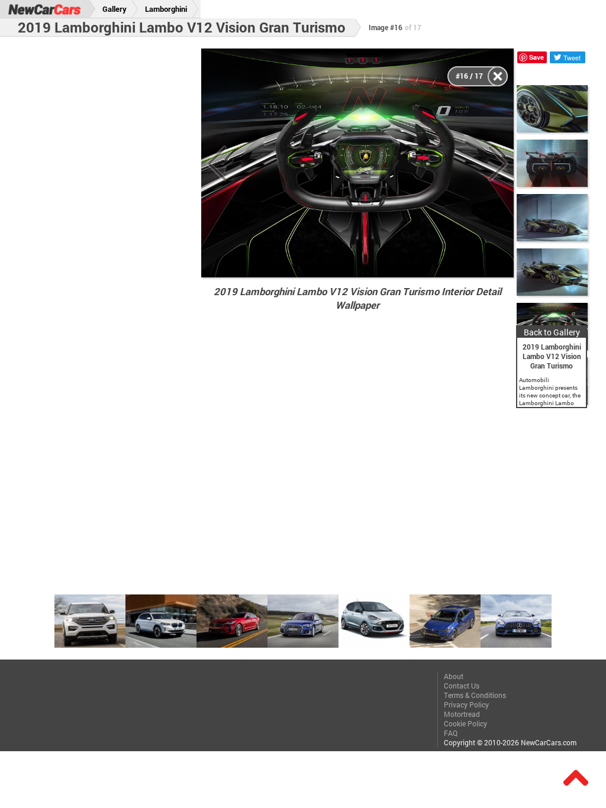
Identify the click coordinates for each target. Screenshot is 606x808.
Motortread (462, 714)
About (453, 676)
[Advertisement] (107, 226)
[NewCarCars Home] (44, 9)
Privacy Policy (466, 704)
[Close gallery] (498, 76)
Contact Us (461, 685)
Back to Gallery (552, 332)
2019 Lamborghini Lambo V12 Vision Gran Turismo (182, 27)
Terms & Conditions (475, 695)
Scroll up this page (575, 777)
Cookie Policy (465, 723)
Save (536, 57)
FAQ (450, 733)
